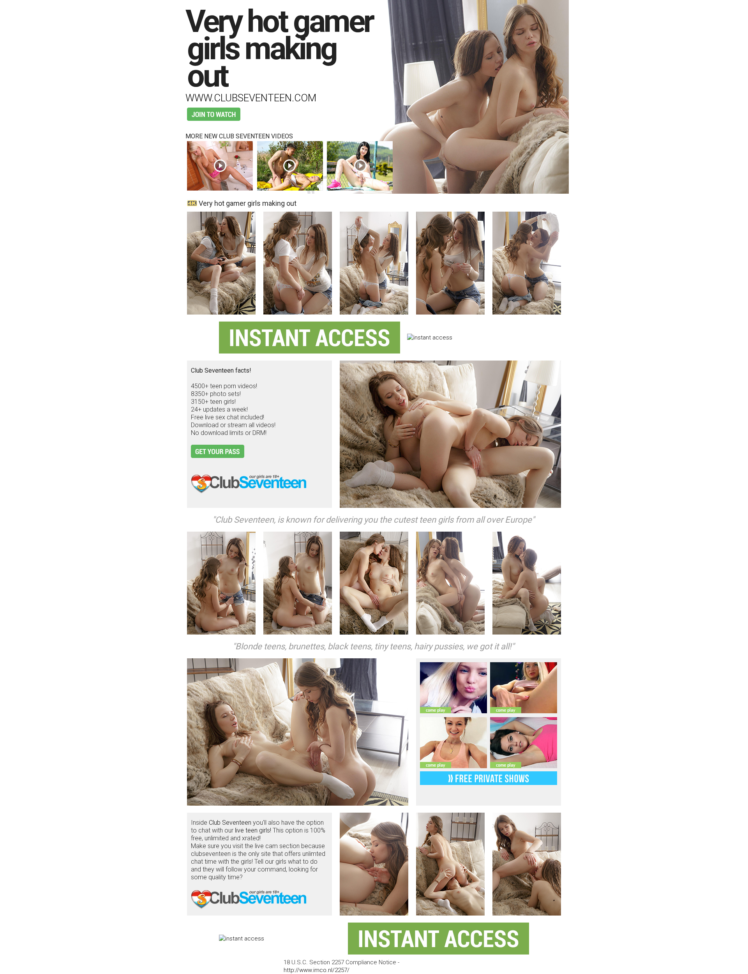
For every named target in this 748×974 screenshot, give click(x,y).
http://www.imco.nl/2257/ (316, 970)
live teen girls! (253, 830)
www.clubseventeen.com (250, 98)
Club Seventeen (230, 822)
